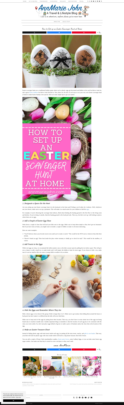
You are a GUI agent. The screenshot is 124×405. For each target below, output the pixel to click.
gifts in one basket (89, 333)
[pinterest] (82, 397)
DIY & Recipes (33, 1)
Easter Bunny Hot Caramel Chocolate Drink (72, 376)
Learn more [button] (18, 397)
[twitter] (74, 397)
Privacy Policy (99, 403)
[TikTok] (95, 1)
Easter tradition (33, 92)
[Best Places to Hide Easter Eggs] (91, 366)
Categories (53, 1)
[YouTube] (93, 1)
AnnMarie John (28, 403)
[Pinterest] (91, 1)
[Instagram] (89, 1)
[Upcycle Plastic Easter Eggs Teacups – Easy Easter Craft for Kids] (52, 366)
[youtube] (85, 397)
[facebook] (79, 397)
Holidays (63, 1)
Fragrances (44, 1)
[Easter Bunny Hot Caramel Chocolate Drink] (71, 366)
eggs (87, 209)
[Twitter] (87, 1)
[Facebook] (97, 1)
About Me (57, 21)
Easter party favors (63, 339)
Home (24, 1)
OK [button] (13, 400)
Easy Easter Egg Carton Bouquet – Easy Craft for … (32, 377)
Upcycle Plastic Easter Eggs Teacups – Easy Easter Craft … (52, 377)
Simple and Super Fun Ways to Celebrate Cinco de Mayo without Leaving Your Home (41, 384)
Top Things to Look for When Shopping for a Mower (86, 383)
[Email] (99, 1)
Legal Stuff (66, 21)
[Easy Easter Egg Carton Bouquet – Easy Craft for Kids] (32, 366)
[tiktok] (88, 397)
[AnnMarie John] (62, 10)
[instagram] (76, 397)
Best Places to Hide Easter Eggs (92, 376)
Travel (81, 1)
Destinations (72, 1)
